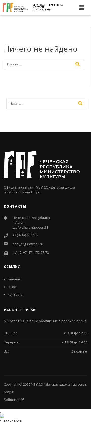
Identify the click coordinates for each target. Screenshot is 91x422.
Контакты (16, 294)
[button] (82, 7)
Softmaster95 (14, 399)
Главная (14, 279)
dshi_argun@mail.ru (28, 244)
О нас (12, 287)
